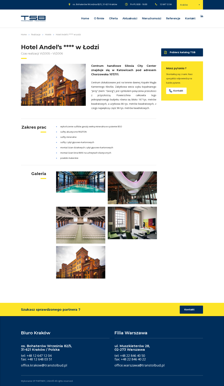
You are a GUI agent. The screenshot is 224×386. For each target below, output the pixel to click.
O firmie (99, 18)
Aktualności (129, 18)
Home (85, 18)
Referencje (173, 18)
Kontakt (190, 18)
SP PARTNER (39, 380)
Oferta (113, 18)
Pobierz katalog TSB (182, 52)
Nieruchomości (151, 18)
